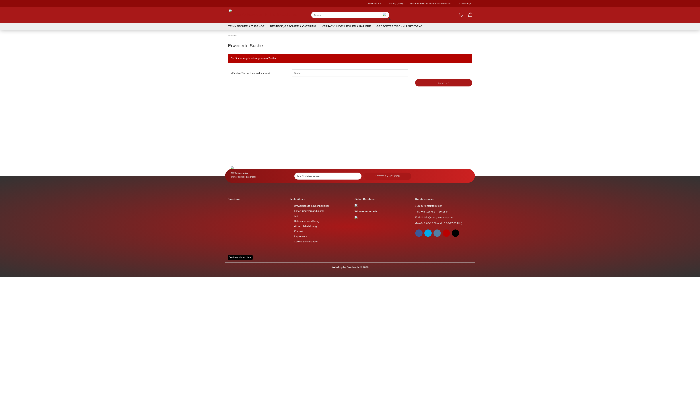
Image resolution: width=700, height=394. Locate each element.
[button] (470, 15)
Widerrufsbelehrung (305, 226)
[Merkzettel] (461, 15)
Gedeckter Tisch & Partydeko (399, 26)
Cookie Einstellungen (306, 241)
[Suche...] (384, 15)
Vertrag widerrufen (240, 257)
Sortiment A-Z (374, 3)
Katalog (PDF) (395, 3)
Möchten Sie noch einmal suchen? (250, 73)
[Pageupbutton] (10, 388)
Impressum (300, 236)
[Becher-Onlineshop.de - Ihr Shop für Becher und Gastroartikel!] (267, 15)
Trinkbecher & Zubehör (246, 26)
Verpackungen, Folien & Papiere (346, 26)
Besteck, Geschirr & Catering (293, 26)
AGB (296, 216)
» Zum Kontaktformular (428, 205)
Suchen (444, 82)
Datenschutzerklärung (306, 221)
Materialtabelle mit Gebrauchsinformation (430, 3)
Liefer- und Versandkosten (309, 210)
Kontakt (298, 231)
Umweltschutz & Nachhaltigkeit (311, 205)
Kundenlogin (465, 3)
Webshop (337, 267)
